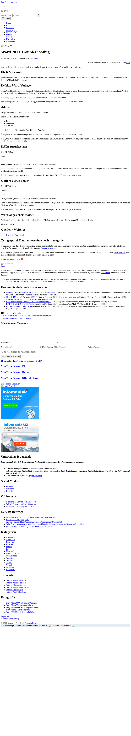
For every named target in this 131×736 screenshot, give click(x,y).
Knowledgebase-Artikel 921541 (56, 78)
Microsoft (10, 551)
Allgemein (16, 313)
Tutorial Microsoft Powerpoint (18, 587)
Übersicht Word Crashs (15, 235)
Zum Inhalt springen (9, 2)
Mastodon (10, 489)
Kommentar (6, 342)
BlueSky (9, 491)
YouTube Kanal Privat (15, 372)
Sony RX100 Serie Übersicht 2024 (20, 612)
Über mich (10, 39)
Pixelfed (9, 486)
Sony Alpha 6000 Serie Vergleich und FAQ (23, 607)
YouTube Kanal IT (13, 366)
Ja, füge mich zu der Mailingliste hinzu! (20, 352)
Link (63, 471)
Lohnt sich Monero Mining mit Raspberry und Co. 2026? (29, 526)
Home (8, 23)
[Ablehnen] (73, 626)
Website (91, 347)
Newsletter (10, 41)
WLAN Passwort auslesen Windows (21, 504)
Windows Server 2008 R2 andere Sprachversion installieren (27, 316)
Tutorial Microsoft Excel (16, 583)
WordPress (10, 570)
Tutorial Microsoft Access (16, 585)
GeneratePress (30, 623)
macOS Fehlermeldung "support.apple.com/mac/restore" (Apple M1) (34, 522)
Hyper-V (9, 544)
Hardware (10, 542)
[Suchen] (38, 15)
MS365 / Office (12, 32)
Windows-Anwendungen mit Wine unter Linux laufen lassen (30, 517)
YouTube (10, 37)
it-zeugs (4, 6)
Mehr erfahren (66, 626)
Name (3, 347)
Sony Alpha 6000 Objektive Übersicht (21, 603)
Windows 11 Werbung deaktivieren (20, 506)
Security (9, 558)
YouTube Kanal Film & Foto (20, 378)
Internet (9, 34)
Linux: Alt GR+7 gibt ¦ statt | (17, 519)
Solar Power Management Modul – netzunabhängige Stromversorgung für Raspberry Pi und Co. (45, 524)
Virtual (9, 565)
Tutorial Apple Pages (14, 590)
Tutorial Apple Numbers (16, 592)
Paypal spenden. (35, 475)
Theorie (9, 563)
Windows (10, 27)
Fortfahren (55, 626)
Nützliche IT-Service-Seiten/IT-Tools (21, 502)
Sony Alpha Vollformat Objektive (19, 605)
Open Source (11, 556)
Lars (128, 63)
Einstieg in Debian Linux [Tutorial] (17, 318)
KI (7, 25)
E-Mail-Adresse (46, 347)
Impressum (5, 616)
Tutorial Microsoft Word (16, 580)
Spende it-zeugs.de (48, 248)
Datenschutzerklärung (10, 619)
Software (9, 560)
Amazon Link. (119, 252)
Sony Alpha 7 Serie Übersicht (18, 610)
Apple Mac (10, 30)
